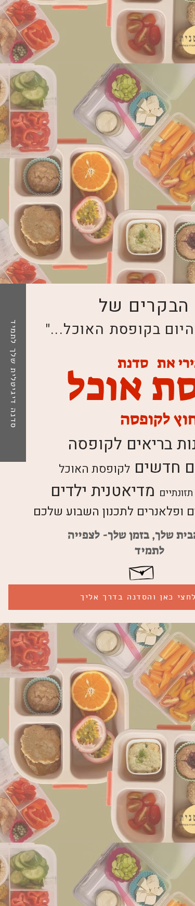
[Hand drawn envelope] (142, 571)
